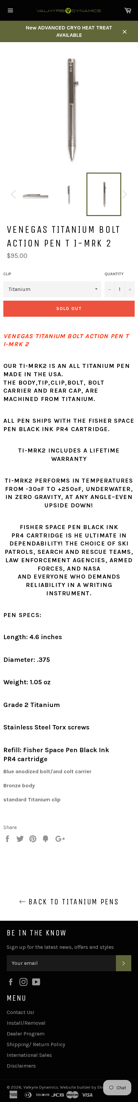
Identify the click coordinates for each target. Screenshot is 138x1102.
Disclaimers (21, 1066)
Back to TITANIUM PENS (72, 901)
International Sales (29, 1055)
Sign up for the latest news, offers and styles (60, 947)
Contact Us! (20, 1012)
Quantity (114, 274)
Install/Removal (26, 1023)
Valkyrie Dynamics (40, 1087)
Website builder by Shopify (86, 1087)
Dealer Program (26, 1033)
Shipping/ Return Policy (36, 1044)
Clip (7, 274)
